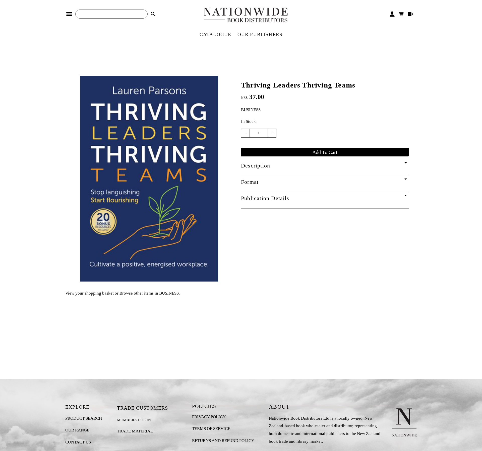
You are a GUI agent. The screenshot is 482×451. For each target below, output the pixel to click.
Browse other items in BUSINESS (149, 293)
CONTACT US (78, 442)
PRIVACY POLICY (209, 416)
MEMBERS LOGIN (134, 419)
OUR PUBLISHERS (260, 34)
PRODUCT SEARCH (83, 418)
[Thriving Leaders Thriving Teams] (149, 280)
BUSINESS (251, 109)
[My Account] (392, 14)
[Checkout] (410, 14)
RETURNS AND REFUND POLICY (223, 440)
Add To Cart (324, 152)
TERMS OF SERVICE (211, 428)
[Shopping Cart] (401, 14)
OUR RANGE (77, 430)
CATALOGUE (215, 34)
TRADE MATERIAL (135, 431)
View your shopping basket (89, 293)
